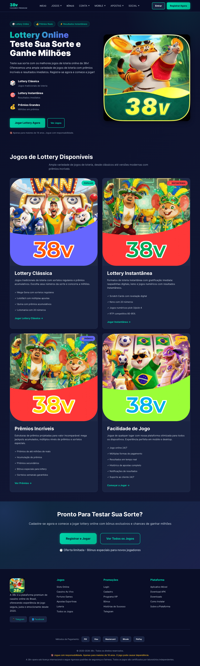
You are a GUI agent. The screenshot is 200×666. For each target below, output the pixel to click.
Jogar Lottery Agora (27, 122)
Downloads (156, 596)
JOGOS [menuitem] (56, 5)
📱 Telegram (18, 619)
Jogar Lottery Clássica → (29, 318)
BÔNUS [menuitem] (70, 6)
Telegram (108, 611)
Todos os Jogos (65, 611)
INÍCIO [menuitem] (43, 6)
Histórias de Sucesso (114, 606)
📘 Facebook (38, 619)
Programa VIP (111, 596)
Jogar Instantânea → (119, 321)
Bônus (107, 601)
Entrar (158, 5)
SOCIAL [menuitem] (134, 5)
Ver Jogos (56, 123)
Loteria (60, 606)
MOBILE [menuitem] (100, 5)
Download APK (158, 591)
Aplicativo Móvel (158, 586)
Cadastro (108, 591)
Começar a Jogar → (118, 485)
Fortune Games (65, 596)
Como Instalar (157, 601)
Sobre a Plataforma (160, 606)
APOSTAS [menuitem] (117, 5)
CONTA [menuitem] (84, 5)
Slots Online (63, 586)
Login (106, 586)
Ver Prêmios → (23, 483)
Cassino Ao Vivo (65, 591)
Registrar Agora (178, 5)
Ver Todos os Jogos (120, 538)
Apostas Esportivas (67, 601)
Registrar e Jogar (78, 538)
